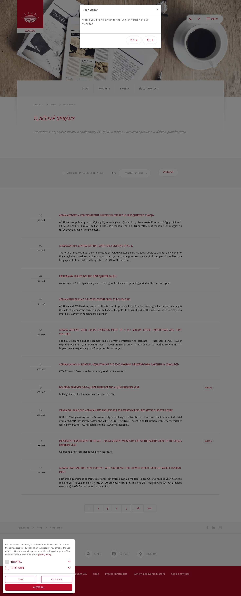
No (148, 40)
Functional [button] (17, 568)
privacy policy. (45, 554)
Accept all (39, 587)
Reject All (56, 579)
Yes (132, 40)
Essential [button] (16, 561)
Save (20, 579)
